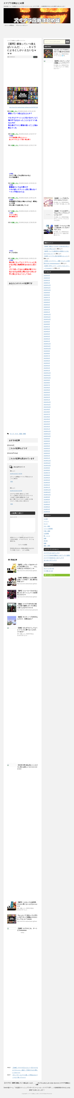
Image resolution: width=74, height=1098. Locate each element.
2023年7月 (47, 356)
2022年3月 (47, 395)
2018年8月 (47, 499)
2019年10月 (47, 465)
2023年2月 (47, 368)
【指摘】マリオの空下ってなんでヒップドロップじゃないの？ (62, 213)
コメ (35, 57)
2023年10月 (47, 348)
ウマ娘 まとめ (48, 571)
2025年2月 (47, 309)
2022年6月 (47, 387)
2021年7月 (47, 414)
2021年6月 (47, 416)
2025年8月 (47, 295)
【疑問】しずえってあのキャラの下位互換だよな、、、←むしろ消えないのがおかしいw (27, 566)
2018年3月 (47, 511)
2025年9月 (47, 292)
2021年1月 (47, 429)
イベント (46, 521)
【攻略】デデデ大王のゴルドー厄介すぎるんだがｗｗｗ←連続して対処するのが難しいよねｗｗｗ (25, 1070)
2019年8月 (47, 470)
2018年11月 (47, 492)
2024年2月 (47, 339)
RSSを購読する (50, 575)
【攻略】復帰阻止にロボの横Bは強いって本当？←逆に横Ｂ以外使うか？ (27, 579)
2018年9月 (47, 497)
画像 (45, 543)
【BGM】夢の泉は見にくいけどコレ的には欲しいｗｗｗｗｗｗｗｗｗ (27, 767)
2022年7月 (47, 385)
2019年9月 (47, 468)
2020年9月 (47, 438)
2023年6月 (47, 358)
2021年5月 (47, 419)
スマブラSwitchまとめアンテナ (54, 558)
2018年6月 (47, 504)
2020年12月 (47, 431)
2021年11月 (47, 404)
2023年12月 (47, 343)
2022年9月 (47, 380)
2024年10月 (47, 319)
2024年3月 (47, 336)
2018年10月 (47, 494)
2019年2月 (47, 485)
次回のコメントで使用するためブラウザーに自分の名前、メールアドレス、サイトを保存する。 (22, 539)
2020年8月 (47, 441)
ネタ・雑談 (18, 433)
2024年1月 (47, 341)
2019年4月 (47, 480)
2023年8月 (47, 353)
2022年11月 (47, 375)
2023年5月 (47, 360)
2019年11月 (47, 463)
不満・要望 (47, 531)
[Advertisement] (22, 72)
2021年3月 (47, 424)
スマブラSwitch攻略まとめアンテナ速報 (57, 555)
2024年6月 (47, 329)
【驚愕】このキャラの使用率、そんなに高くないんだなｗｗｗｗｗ (27, 904)
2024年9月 (47, 321)
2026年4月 (47, 275)
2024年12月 (47, 314)
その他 (46, 519)
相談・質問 (47, 545)
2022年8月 (47, 382)
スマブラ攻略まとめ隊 (14, 3)
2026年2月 (47, 280)
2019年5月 (47, 477)
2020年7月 (47, 443)
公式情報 (46, 533)
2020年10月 (47, 436)
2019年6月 (47, 475)
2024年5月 (47, 331)
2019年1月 (47, 487)
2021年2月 (47, 426)
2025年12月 (47, 285)
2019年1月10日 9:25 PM (16, 490)
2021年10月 (47, 407)
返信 (11, 481)
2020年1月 (47, 458)
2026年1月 (47, 282)
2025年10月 (47, 290)
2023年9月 (47, 351)
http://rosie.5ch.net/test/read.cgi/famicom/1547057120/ (23, 107)
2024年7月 (47, 326)
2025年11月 (47, 287)
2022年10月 (47, 377)
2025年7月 (47, 297)
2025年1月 (47, 312)
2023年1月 (47, 370)
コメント (13, 517)
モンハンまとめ (49, 568)
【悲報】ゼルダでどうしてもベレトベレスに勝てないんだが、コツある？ (27, 629)
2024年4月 (47, 334)
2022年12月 (47, 373)
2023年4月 (47, 363)
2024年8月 (47, 324)
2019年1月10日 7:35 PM (16, 473)
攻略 (24, 433)
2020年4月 (47, 451)
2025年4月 (47, 304)
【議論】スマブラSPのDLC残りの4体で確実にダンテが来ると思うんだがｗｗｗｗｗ (27, 605)
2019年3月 (47, 482)
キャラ (12, 433)
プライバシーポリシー (22, 25)
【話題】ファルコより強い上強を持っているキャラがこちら (62, 227)
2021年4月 (47, 421)
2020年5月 (47, 448)
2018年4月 (47, 509)
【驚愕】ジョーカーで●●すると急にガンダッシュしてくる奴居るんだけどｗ (27, 592)
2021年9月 (47, 409)
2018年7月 (47, 502)
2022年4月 (47, 392)
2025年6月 (47, 300)
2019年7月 (47, 472)
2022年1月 (47, 399)
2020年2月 (47, 455)
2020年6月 (47, 446)
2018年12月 (47, 490)
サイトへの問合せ (9, 25)
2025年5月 (47, 302)
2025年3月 (47, 307)
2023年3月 (47, 365)
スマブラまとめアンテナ (52, 553)
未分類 (46, 541)
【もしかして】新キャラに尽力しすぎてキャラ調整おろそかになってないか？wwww (27, 917)
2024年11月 (47, 317)
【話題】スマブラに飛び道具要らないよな (56, 256)
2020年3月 (47, 453)
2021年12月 (47, 402)
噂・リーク (47, 536)
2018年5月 (47, 507)
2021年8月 (47, 412)
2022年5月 (47, 390)
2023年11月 (47, 346)
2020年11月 (47, 433)
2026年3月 (47, 278)
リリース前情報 (48, 528)
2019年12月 (47, 460)
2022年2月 (47, 397)
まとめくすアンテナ (50, 560)
